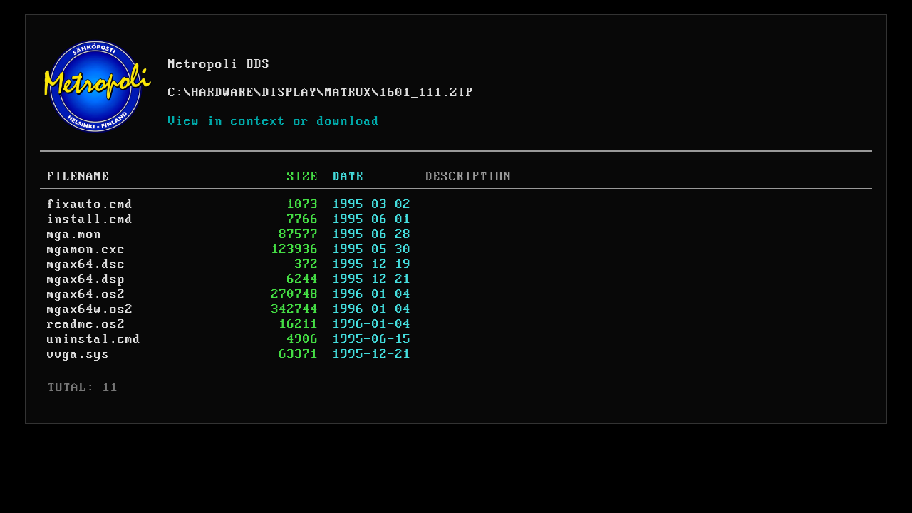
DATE (348, 177)
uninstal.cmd (94, 339)
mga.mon (74, 234)
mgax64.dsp (86, 279)
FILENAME (78, 177)
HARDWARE (223, 93)
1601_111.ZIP (427, 93)
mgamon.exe (86, 249)
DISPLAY (289, 93)
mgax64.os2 (86, 294)
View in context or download (274, 121)
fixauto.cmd (90, 204)
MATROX (348, 93)
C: (176, 93)
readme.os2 (86, 324)
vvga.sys (78, 354)
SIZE (302, 177)
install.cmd (90, 219)
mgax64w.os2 (90, 309)
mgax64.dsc (86, 264)
